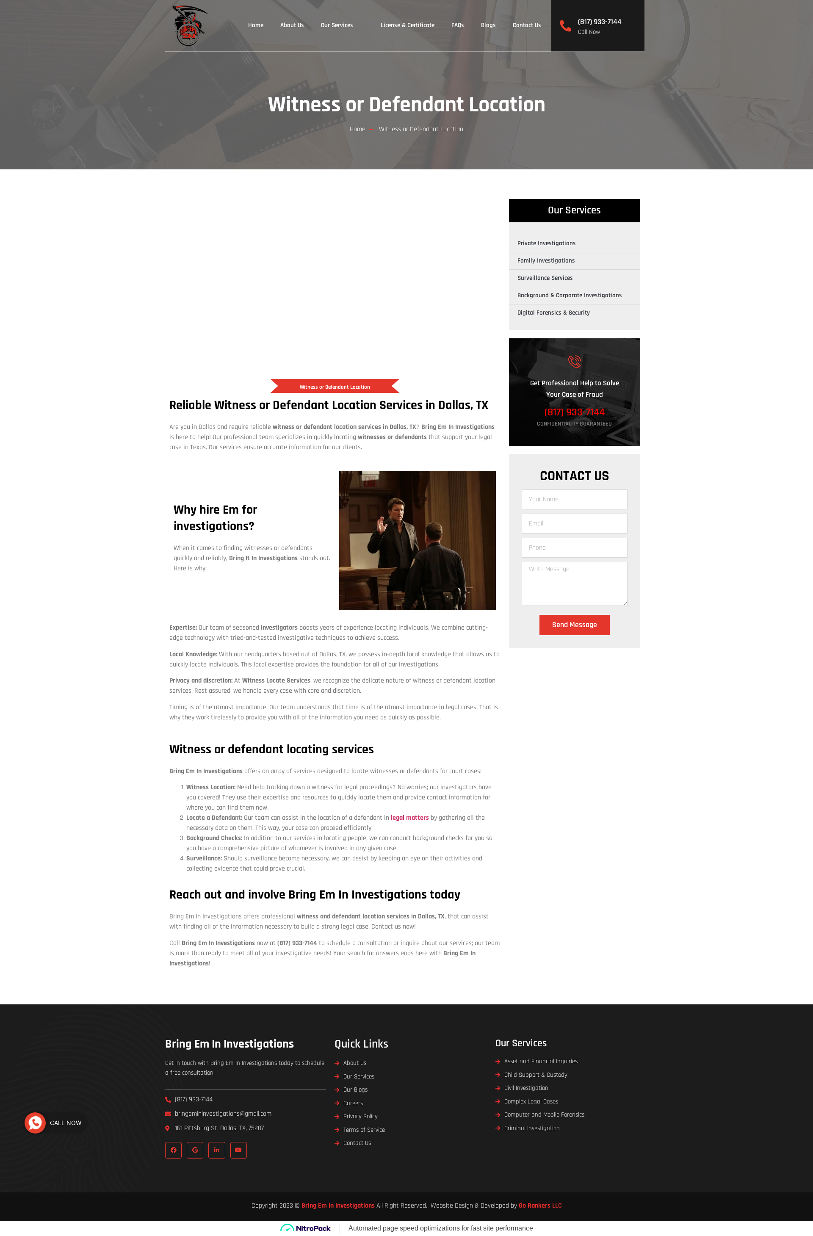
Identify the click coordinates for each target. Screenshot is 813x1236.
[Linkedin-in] (216, 1150)
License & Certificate (407, 25)
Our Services (337, 25)
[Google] (195, 1150)
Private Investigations (546, 243)
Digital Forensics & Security (553, 313)
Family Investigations (546, 261)
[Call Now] (35, 1123)
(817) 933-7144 (600, 22)
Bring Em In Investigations (229, 1044)
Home (255, 25)
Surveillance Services (545, 278)
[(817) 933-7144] (565, 25)
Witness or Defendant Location (406, 105)
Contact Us (527, 25)
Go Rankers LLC (540, 1205)
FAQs (457, 25)
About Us (292, 25)
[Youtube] (238, 1150)
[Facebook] (173, 1150)
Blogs (488, 25)
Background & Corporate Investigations (569, 295)
